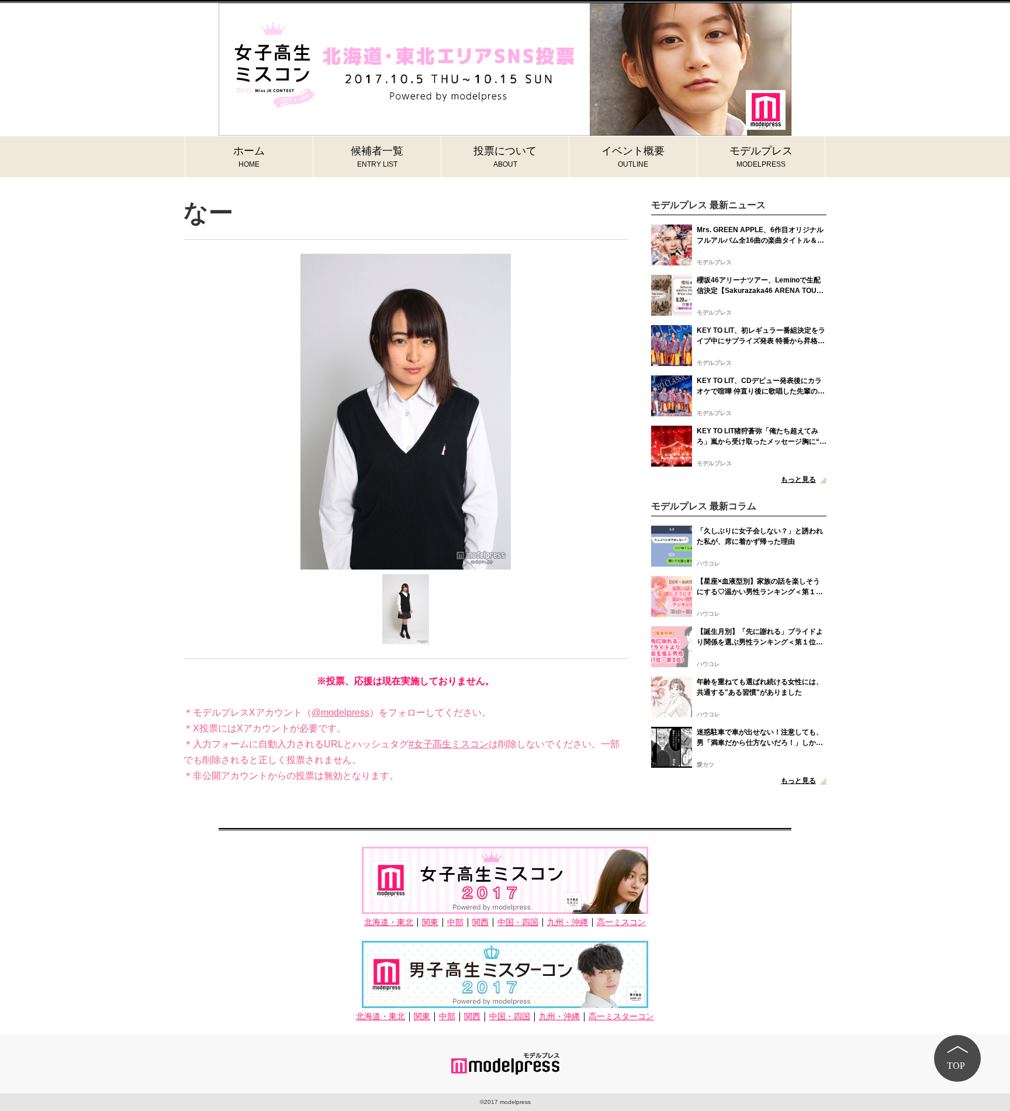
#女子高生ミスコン (449, 744)
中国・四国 (517, 922)
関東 (430, 922)
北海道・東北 (388, 922)
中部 (455, 922)
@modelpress (340, 712)
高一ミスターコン (621, 1016)
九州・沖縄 (567, 922)
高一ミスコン (621, 922)
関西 (480, 922)
